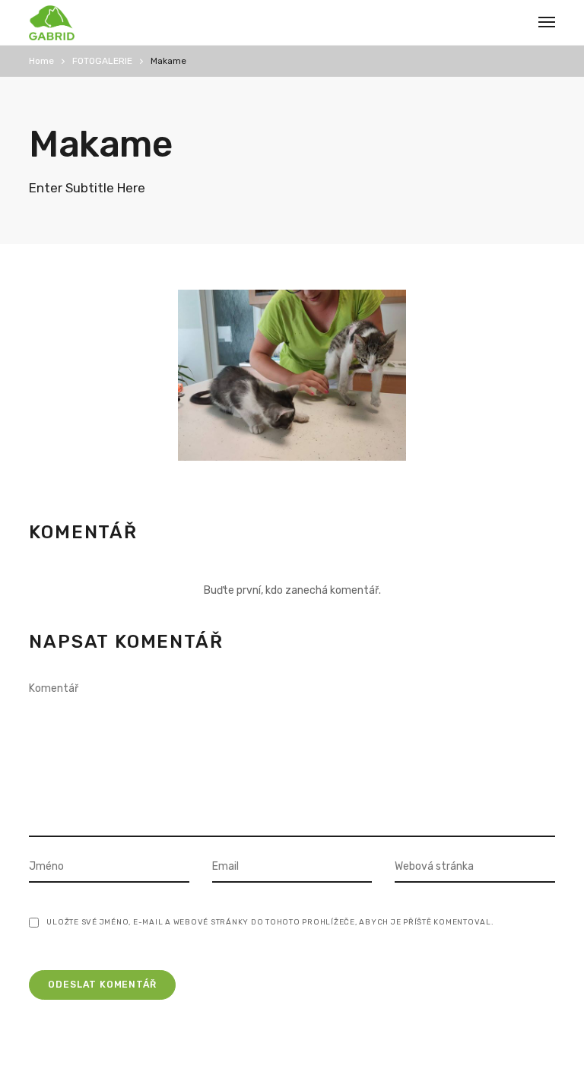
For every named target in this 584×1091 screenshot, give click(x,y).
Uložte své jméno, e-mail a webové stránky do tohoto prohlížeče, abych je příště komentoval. (270, 922)
